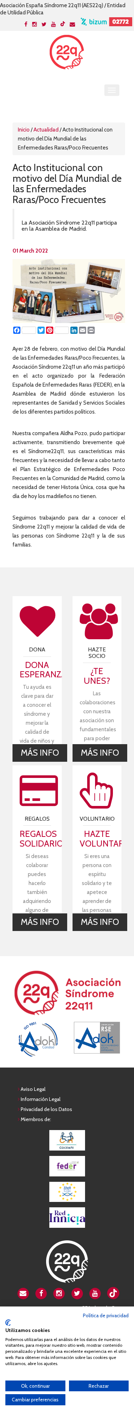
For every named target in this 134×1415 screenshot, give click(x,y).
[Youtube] (53, 24)
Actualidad (46, 129)
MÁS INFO (40, 752)
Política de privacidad (106, 1315)
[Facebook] (26, 24)
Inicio (24, 129)
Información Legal (40, 1099)
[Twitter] (43, 24)
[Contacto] (72, 24)
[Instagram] (34, 24)
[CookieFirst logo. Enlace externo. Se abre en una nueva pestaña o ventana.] (8, 1322)
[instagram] (59, 1293)
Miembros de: (36, 1119)
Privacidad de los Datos (46, 1109)
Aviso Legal (33, 1089)
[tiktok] (62, 23)
